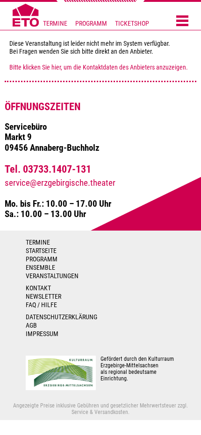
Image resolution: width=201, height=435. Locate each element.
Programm (91, 23)
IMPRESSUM (42, 333)
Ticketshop (132, 23)
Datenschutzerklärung (61, 317)
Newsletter (43, 296)
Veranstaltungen (52, 276)
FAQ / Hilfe (41, 305)
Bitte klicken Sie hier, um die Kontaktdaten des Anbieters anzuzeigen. (98, 67)
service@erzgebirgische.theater (60, 183)
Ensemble (40, 267)
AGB (31, 325)
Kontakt (38, 288)
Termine (55, 23)
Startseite (41, 250)
